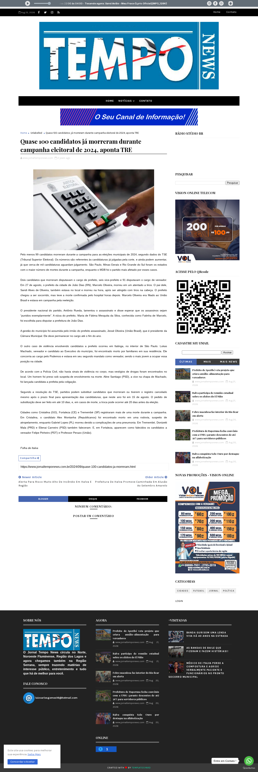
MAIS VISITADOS (207, 362)
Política (228, 590)
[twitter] (45, 12)
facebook (142, 499)
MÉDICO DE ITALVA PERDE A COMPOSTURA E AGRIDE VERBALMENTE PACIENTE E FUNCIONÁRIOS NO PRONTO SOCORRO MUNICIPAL (196, 670)
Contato (231, 12)
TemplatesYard (141, 767)
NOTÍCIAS (125, 100)
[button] (23, 761)
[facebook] (39, 12)
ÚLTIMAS (185, 361)
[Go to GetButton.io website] (249, 768)
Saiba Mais (34, 754)
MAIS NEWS (228, 361)
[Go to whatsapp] (249, 761)
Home (216, 12)
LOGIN (179, 601)
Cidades (182, 590)
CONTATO (145, 100)
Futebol (198, 590)
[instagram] (52, 12)
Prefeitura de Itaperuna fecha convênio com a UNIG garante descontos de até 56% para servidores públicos (215, 434)
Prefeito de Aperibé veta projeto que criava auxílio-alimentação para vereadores (213, 373)
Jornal (213, 590)
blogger (43, 499)
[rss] (58, 12)
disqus (93, 499)
